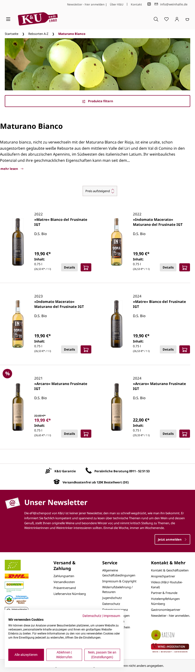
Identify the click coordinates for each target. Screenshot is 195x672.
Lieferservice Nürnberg (70, 594)
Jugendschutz (112, 598)
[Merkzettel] (166, 19)
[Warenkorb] (187, 19)
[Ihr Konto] (177, 19)
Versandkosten (64, 582)
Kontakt (136, 4)
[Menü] (8, 19)
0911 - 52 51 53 (139, 471)
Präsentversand (65, 588)
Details (69, 267)
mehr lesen (9, 169)
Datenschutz (111, 604)
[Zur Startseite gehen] (38, 19)
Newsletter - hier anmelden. (170, 615)
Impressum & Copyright (119, 581)
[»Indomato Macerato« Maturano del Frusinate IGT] (117, 242)
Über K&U (116, 4)
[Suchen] (156, 19)
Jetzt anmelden (170, 539)
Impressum (111, 616)
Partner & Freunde (164, 593)
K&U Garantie (65, 471)
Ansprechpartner (163, 576)
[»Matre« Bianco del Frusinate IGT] (18, 242)
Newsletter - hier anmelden (86, 4)
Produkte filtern (100, 101)
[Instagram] (149, 4)
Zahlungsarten (64, 576)
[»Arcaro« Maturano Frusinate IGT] (18, 407)
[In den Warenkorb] (86, 267)
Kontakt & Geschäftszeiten (170, 570)
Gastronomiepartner (165, 609)
